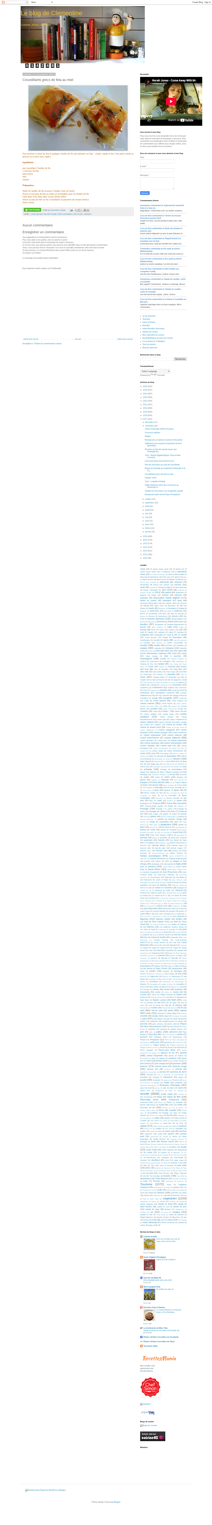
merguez (166, 971)
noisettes (150, 1003)
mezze (142, 974)
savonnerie (154, 1136)
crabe (146, 701)
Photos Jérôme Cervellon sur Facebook (160, 1337)
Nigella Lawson (159, 1000)
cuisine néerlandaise (173, 743)
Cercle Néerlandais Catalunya (153, 653)
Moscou (165, 987)
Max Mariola (148, 968)
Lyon (164, 945)
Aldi (179, 579)
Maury (184, 966)
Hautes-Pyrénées (158, 853)
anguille (152, 587)
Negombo (180, 997)
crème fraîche (167, 703)
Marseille (174, 958)
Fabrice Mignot (181, 782)
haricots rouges (176, 848)
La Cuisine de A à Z (159, 895)
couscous (183, 698)
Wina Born (176, 1217)
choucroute (147, 674)
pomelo (153, 1072)
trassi (168, 1187)
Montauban (167, 981)
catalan (143, 648)
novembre (149, 426)
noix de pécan (154, 1005)
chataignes (167, 661)
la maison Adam (171, 901)
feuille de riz (182, 787)
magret (145, 948)
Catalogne (169, 648)
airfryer (177, 577)
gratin (142, 835)
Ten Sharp (176, 1168)
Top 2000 (180, 1176)
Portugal (156, 1077)
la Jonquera (147, 901)
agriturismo (154, 577)
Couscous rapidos (152, 433)
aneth (142, 587)
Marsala (164, 958)
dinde (185, 761)
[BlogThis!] (79, 210)
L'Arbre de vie (145, 890)
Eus (170, 782)
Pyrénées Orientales (170, 1085)
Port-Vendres (179, 1074)
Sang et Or (148, 1128)
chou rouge (170, 672)
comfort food (164, 685)
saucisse (183, 1131)
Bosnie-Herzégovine (147, 622)
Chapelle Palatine (177, 659)
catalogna (157, 648)
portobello (143, 1077)
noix (159, 1003)
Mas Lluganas (155, 963)
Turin (142, 1193)
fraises (179, 800)
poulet (143, 1080)
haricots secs (145, 851)
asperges (144, 598)
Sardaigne (179, 1128)
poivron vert (152, 1069)
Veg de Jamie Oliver (151, 1199)
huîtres (158, 861)
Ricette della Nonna (147, 1105)
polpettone (144, 1072)
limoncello (167, 932)
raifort (172, 1088)
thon (151, 1173)
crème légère (154, 706)
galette (165, 814)
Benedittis (167, 611)
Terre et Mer (171, 1170)
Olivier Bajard (172, 1013)
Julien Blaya (155, 882)
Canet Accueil (150, 637)
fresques (180, 806)
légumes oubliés (163, 919)
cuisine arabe (168, 714)
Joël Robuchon (146, 880)
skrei (142, 1144)
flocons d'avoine (173, 798)
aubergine (167, 600)
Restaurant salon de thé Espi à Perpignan (162, 494)
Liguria (149, 932)
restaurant (174, 1099)
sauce (159, 1131)
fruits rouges (153, 814)
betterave (179, 611)
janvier (148, 532)
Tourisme (146, 319)
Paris (146, 1026)
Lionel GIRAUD (181, 932)
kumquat (180, 888)
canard (184, 635)
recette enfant (167, 1094)
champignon (146, 658)
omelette (143, 1016)
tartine (147, 1168)
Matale (169, 966)
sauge (160, 1134)
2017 (145, 419)
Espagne (144, 782)
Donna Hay (144, 767)
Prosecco (175, 1080)
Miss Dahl (162, 979)
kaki (163, 882)
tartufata (158, 1168)
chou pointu (157, 672)
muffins (157, 992)
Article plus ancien (125, 339)
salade (143, 1126)
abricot (171, 574)
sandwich (183, 1126)
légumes (144, 919)
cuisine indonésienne (149, 738)
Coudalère (144, 698)
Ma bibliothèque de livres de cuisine (157, 338)
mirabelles (152, 979)
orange (155, 1016)
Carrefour (168, 645)
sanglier (158, 1128)
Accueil (78, 339)
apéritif (168, 592)
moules (156, 989)
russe (161, 1115)
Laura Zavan (145, 911)
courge (155, 698)
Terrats (161, 1170)
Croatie (180, 709)
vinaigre (176, 1212)
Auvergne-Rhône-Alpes (149, 603)
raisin (180, 1088)
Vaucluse (176, 1195)
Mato (177, 966)
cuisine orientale (147, 746)
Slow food (168, 1144)
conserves (183, 687)
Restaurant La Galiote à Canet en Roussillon (164, 440)
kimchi (142, 888)
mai (147, 517)
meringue (178, 971)
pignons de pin (168, 1053)
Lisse (154, 935)
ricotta (161, 1105)
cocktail (184, 680)
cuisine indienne (174, 735)
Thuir (160, 1173)
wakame (180, 1215)
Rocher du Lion (168, 1108)
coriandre (163, 690)
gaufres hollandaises (168, 816)
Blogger (117, 1502)
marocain (143, 958)
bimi (172, 613)
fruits (173, 811)
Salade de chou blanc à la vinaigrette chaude (164, 491)
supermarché (155, 1163)
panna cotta (172, 1024)
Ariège (153, 595)
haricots (172, 843)
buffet (169, 627)
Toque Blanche (161, 1179)
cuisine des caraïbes (152, 725)
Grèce (152, 835)
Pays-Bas (153, 1034)
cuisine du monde (174, 725)
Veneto (153, 1201)
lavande (172, 911)
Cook (145, 690)
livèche (161, 935)
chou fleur (178, 669)
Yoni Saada (182, 1220)
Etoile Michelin (158, 782)
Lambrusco (176, 906)
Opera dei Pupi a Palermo (166, 1259)
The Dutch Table (150, 1346)
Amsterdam (144, 585)
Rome (161, 1110)
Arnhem (165, 595)
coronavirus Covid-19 (164, 693)
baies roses (159, 606)
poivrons (168, 1069)
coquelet (153, 690)
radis (164, 1088)
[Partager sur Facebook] (85, 210)
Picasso (171, 1047)
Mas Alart (165, 961)
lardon (155, 908)
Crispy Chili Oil (168, 709)
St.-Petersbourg (150, 1157)
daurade (160, 756)
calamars (161, 632)
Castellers (180, 645)
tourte (169, 1185)
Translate (161, 375)
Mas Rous (167, 963)
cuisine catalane (147, 722)
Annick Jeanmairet (150, 590)
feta (45, 214)
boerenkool (162, 616)
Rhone (160, 1102)
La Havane (183, 898)
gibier (176, 822)
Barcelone (172, 606)
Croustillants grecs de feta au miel (159, 474)
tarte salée (182, 1165)
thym (167, 1173)
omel (182, 1013)
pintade (162, 1058)
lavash (181, 911)
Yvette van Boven (168, 1222)
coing (173, 682)
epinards (165, 780)
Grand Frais (178, 832)
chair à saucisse (172, 656)
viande (181, 1201)
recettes (181, 1094)
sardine (143, 1131)
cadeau (171, 630)
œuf (142, 1010)
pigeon (154, 1053)
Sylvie (165, 1163)
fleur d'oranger (172, 793)
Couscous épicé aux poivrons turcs (159, 461)
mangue (180, 950)
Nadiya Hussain (166, 994)
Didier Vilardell (145, 761)
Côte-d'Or (155, 695)
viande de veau (152, 1209)
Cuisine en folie (150, 1237)
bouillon (144, 624)
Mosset (173, 987)
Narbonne (144, 997)
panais (180, 1021)
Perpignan (154, 1040)
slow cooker (157, 1144)
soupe (184, 1147)
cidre (182, 674)
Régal (159, 1097)
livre (169, 935)
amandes (178, 582)
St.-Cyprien (162, 1152)
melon (142, 971)
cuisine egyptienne (147, 730)
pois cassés (179, 1061)
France (156, 803)
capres (166, 640)
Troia (153, 1190)
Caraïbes (146, 643)
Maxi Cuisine (161, 968)
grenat (154, 838)
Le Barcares (154, 914)
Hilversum (143, 858)
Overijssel (175, 1016)
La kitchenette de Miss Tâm (155, 1328)
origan (166, 1016)
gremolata (180, 835)
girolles (181, 825)
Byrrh (153, 630)
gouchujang (180, 827)
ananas (166, 585)
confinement (157, 687)
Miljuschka (154, 976)
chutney (160, 674)
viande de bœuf (165, 1204)
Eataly (184, 767)
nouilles (154, 1008)
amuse (155, 585)
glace (142, 827)
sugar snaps (179, 1160)
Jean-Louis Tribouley (166, 875)
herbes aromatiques (64, 214)
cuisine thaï (144, 751)
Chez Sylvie (173, 664)
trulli (167, 1190)
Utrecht (146, 1195)
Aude (179, 600)
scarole (165, 1136)
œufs (170, 1010)
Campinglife (158, 635)
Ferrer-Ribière (148, 787)
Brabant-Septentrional (175, 624)
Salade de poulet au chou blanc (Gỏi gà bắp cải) (161, 1330)
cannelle (156, 640)
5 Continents (166, 572)
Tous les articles (149, 344)
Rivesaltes (144, 1108)
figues (176, 790)
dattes (151, 756)
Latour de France (177, 908)
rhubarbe (179, 1102)
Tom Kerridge (154, 1176)
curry (153, 753)
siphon (181, 1141)
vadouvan (156, 1195)
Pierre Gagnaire (146, 1050)
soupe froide (151, 1150)
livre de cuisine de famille (155, 937)
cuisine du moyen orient (150, 727)
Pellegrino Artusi (160, 1037)
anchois (178, 585)
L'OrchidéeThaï (170, 893)
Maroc (180, 955)
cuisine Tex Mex (178, 748)
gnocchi (152, 827)
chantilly (163, 659)
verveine (173, 1201)
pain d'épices (158, 1019)
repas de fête (174, 1096)
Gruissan (183, 838)
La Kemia (158, 901)
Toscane (156, 1181)
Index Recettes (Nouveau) (153, 328)
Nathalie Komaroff (157, 997)
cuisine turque (157, 751)
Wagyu (148, 436)
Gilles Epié (153, 825)
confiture (171, 687)
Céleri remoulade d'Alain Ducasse (159, 429)
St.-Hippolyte (175, 1152)
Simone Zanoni (167, 1141)
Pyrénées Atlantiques (148, 1085)
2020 (145, 408)
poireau (159, 1061)
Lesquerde (162, 929)
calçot (171, 632)
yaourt (170, 1220)
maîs (151, 950)
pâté (151, 1032)
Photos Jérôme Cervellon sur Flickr (159, 1341)
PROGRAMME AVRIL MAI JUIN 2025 (157, 1280)
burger (181, 627)
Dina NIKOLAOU (173, 761)
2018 (145, 415)
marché (161, 955)
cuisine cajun (161, 719)
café (181, 630)
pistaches (173, 1058)
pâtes (159, 1032)
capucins (183, 640)
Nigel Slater (144, 1000)
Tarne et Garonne (166, 1165)
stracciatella (178, 1157)
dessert (177, 758)
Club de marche (158, 680)
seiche (174, 1136)
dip (145, 764)
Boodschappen (177, 619)
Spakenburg (182, 1150)
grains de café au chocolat (159, 832)
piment (183, 1052)
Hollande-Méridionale (158, 858)
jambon (152, 866)
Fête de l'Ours (168, 787)
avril (147, 521)
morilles (163, 984)
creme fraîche (147, 703)
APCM (157, 592)
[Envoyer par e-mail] (76, 210)
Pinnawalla (144, 1058)
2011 (145, 554)
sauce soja (170, 1131)
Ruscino (153, 1115)
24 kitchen (177, 569)
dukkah (176, 767)
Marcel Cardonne (149, 955)
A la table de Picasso (157, 574)
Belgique (143, 611)
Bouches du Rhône (165, 622)
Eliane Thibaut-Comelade (169, 772)
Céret (174, 653)
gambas (184, 814)
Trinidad (145, 1190)
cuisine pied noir (168, 746)
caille (142, 632)
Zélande (181, 1222)
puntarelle (178, 1083)
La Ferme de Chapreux (167, 898)
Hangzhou (162, 843)
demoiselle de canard (162, 759)
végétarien (144, 1201)
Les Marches (148, 927)
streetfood (155, 1160)
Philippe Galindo (146, 1047)
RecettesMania (146, 1371)
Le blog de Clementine (51, 13)
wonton (146, 1220)
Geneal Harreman (146, 819)
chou (146, 669)
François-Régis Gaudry (154, 806)
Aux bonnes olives (169, 603)
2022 (145, 401)
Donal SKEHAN (178, 764)
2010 (145, 558)
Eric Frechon (179, 780)
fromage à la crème (164, 809)
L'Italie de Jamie (156, 893)
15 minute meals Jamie (159, 569)
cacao (161, 630)
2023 (145, 397)
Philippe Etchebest (177, 1045)
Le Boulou (167, 914)
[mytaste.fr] (145, 1404)
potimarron (168, 1077)
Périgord (143, 1040)
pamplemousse (168, 1021)
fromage (53, 214)
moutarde (178, 989)
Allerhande (164, 582)
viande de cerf (163, 1207)
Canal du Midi (171, 635)
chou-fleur (183, 672)
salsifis (173, 1126)
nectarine (170, 997)
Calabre (150, 632)
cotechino (165, 695)
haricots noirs (145, 848)
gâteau (153, 816)
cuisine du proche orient (175, 727)
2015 (145, 540)
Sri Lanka (147, 1152)
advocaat (143, 577)
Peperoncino (177, 1037)
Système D (175, 1163)
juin (147, 513)
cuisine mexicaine (152, 743)
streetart (143, 1160)
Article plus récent (30, 339)
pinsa (153, 1058)
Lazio (142, 914)
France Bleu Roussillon (177, 803)
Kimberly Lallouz (178, 885)
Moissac (181, 979)
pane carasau (157, 1024)
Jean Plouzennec (170, 872)
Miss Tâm (172, 979)
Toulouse (180, 1181)
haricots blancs (158, 845)
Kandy (176, 882)
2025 (145, 390)
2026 (145, 386)
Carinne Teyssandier (175, 643)
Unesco (160, 1192)
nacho (154, 994)
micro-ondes (169, 974)
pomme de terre (179, 1072)
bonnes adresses (156, 618)
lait (185, 903)
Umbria (151, 1193)
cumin (142, 753)
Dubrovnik (167, 767)
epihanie (154, 780)
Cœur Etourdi (148, 682)
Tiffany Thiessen (180, 1173)
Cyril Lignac (164, 753)
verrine (162, 1201)
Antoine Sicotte (145, 592)
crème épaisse (177, 701)
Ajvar (185, 577)
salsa (166, 1126)
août (147, 506)
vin (151, 1212)
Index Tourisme (148, 322)
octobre (148, 499)
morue (142, 987)
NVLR (180, 1008)
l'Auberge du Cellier (162, 890)
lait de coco (162, 906)
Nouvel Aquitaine (168, 1008)
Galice (174, 814)
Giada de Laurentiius (159, 822)
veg (185, 1195)
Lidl (180, 929)
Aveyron (183, 603)
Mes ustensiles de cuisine (153, 335)
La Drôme (152, 898)
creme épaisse (159, 701)
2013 (145, 547)
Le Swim (164, 916)
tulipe (174, 1190)
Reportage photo (149, 1099)
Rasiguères (160, 1090)
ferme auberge (168, 785)
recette (80, 214)
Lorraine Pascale (161, 940)
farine (145, 785)
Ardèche (143, 595)
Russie (170, 1115)
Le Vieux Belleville (177, 916)
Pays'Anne (165, 1034)
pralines (166, 1080)
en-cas (172, 774)
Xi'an (163, 1220)
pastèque (151, 1029)
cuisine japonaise (146, 740)
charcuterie (154, 661)
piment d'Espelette (155, 1056)
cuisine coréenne (165, 722)
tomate (166, 1176)
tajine (145, 1165)
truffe (160, 1190)
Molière (142, 981)
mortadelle (180, 984)
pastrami (163, 1029)
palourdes (154, 1021)
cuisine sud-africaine (160, 748)
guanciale (148, 840)
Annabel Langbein (165, 587)
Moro (171, 984)
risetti (171, 1105)
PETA (167, 1040)
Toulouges (169, 1181)
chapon (143, 661)
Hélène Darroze (176, 853)
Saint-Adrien (174, 1121)
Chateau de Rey (146, 664)
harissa (175, 851)
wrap (154, 1220)
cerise (184, 653)
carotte (143, 645)
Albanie (172, 579)
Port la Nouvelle (163, 1074)
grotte (173, 838)
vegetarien (87, 214)
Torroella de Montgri (179, 1179)
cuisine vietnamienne (175, 751)
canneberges (145, 640)
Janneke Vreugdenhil (151, 872)
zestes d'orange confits (149, 1225)
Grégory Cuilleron (166, 835)
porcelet (150, 1074)
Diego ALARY (159, 761)
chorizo (183, 667)
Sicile (153, 1141)
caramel (159, 643)
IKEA (167, 861)
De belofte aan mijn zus (165, 1289)
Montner (143, 984)
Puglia (166, 1083)
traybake (176, 1187)
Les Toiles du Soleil (147, 929)
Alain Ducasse (147, 579)
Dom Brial (165, 764)
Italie (178, 864)
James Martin (168, 867)
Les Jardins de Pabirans (177, 924)
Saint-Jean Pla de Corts (173, 1123)
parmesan (157, 1026)
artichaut (178, 595)
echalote (148, 769)
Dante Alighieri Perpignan (154, 1257)
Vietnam (168, 1209)
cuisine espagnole (167, 730)
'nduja (142, 569)
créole (165, 706)
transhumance (158, 1187)
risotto (180, 1105)
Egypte (142, 772)
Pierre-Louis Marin (167, 1050)
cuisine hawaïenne (179, 732)
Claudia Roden (159, 677)
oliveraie (161, 1013)
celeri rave (168, 651)
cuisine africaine (180, 711)
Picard (162, 1047)
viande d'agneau (146, 1204)
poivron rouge (180, 1066)
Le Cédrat (178, 914)
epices (143, 780)
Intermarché (168, 864)
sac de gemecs (145, 1118)
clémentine (172, 677)
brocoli (143, 627)
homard (147, 861)
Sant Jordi (168, 1128)
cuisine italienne (172, 737)
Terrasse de (151, 1170)
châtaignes (180, 661)
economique (176, 769)
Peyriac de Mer (181, 1042)
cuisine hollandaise (152, 735)
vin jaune (164, 1212)
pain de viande (172, 1019)
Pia (156, 1047)
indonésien (155, 864)
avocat (146, 606)
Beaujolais (172, 608)
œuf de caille (157, 1010)
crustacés (144, 711)
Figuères (167, 790)
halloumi (151, 843)
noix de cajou (171, 1003)
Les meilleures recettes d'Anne (172, 927)
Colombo (153, 685)
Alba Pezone (161, 579)
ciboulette (171, 674)
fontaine (170, 800)
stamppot (165, 1157)
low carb (172, 942)
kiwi (150, 888)
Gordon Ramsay (164, 827)
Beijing (181, 608)
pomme (163, 1072)
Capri (175, 640)
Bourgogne (159, 624)
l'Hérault (178, 890)
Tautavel (167, 1168)
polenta (178, 1069)
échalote (163, 769)
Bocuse (151, 616)
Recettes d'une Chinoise (154, 1307)
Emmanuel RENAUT (159, 774)
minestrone (176, 976)
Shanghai (143, 1141)
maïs (159, 950)
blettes (142, 616)
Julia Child (176, 880)
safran (157, 1118)
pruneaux (146, 1083)
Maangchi (173, 945)
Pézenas (146, 1045)
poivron (143, 1066)
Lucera (156, 945)
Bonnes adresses (149, 348)
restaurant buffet (146, 1102)
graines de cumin (148, 830)
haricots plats (160, 848)
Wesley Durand (163, 1217)
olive (148, 1013)
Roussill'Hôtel (153, 1113)
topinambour (145, 1179)
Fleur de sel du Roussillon (164, 795)
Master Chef (159, 966)
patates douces (177, 1029)
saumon (170, 1134)
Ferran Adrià (182, 785)
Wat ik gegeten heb (151, 1287)
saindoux (167, 1118)
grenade (143, 838)
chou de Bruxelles (161, 669)
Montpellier (154, 984)
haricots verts (161, 851)
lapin (185, 906)
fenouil (155, 785)
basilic (151, 608)
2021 (145, 404)
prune (185, 1080)
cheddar (160, 664)
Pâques (183, 1024)
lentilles (179, 919)
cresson (174, 706)
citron (143, 677)
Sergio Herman (159, 1139)
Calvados (180, 632)
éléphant (153, 772)
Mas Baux (175, 961)
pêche (180, 1034)
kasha (154, 885)
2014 (145, 543)
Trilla (185, 1187)
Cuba (155, 711)
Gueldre (161, 840)
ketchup (163, 885)
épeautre (180, 777)
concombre (177, 685)
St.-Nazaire (164, 1155)
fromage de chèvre (157, 811)
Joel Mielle (180, 877)
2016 (145, 536)
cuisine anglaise (150, 714)
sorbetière (172, 1147)
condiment (144, 687)
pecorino (144, 1037)
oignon (183, 1010)
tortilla (145, 1181)
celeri (157, 651)
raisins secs (145, 1090)
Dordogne (156, 767)
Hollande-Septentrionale (178, 858)
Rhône (169, 1102)
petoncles (168, 1042)
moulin (167, 989)
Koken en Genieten (163, 888)
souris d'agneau (168, 1150)
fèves (156, 790)
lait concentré (149, 906)
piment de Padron (176, 1056)
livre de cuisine (180, 935)
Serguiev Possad (177, 1139)
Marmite (172, 955)
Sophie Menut (145, 1147)
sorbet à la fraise (159, 1147)
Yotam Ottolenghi (149, 1222)
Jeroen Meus (155, 877)
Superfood (144, 1163)
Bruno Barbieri (157, 627)
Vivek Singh (160, 1215)
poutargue (156, 1080)
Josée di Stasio (162, 880)
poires (170, 1061)
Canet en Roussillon (172, 637)
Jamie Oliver (154, 869)
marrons (154, 958)
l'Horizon (143, 893)
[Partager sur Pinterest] (88, 210)
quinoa (157, 1088)
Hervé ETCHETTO (176, 856)
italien (142, 867)
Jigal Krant (169, 877)
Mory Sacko (154, 987)
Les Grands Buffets (157, 924)
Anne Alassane (181, 587)
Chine (151, 667)
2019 (145, 412)
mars (147, 524)
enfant (157, 777)
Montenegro (179, 981)
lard (145, 908)
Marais (170, 953)
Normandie (144, 1008)
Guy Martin (174, 840)
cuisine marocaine (179, 740)
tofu (144, 1176)
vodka (171, 1215)
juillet (147, 510)
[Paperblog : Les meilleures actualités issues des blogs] (148, 1415)
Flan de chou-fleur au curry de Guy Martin (162, 465)
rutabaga (181, 1115)
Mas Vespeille (179, 963)
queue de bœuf (146, 1088)
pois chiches (145, 1063)
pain (145, 1018)
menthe (152, 971)
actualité (181, 574)
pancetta (143, 1024)
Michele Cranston (155, 974)
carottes (157, 645)
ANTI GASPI (167, 590)
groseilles (163, 838)
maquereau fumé (157, 953)
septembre (150, 503)
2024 (145, 394)
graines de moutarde (168, 830)
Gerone (143, 822)
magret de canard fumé (160, 948)
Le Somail (153, 916)
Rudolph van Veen (169, 1113)
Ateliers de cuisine (150, 332)
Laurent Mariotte (159, 911)
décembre (149, 422)
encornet (183, 774)
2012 (145, 551)
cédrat (150, 651)
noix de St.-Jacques (173, 1005)
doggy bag (155, 764)
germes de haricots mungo (170, 819)
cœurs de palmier (162, 682)
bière (164, 613)
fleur (161, 793)
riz (153, 1107)
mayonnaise (177, 968)
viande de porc (180, 1207)
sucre (167, 1160)
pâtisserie (173, 1032)
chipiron (162, 667)
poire (149, 1061)
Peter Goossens (178, 1040)
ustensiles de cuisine (179, 1193)
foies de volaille (155, 800)
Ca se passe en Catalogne (153, 341)
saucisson (148, 1134)
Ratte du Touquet (176, 1090)
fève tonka (147, 790)
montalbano (153, 981)
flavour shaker (150, 793)
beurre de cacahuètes (149, 613)
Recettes (146, 325)
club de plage (172, 680)
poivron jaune (161, 1066)
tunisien (181, 1190)
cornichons (144, 693)
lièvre (142, 932)
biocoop (181, 613)
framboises (144, 803)
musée (176, 992)
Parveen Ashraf (173, 1026)
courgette (167, 698)
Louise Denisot (159, 942)
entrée (167, 777)
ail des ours (166, 577)
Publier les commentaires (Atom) (48, 344)
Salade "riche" (151, 478)
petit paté (143, 1042)
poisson (177, 1063)
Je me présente (149, 316)
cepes (180, 651)
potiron (180, 1077)
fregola (170, 806)
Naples (179, 994)
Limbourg (158, 932)
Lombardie (174, 937)
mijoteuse (143, 976)
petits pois (154, 1042)
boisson (175, 616)
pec (173, 1034)
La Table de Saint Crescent (171, 903)
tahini (185, 1163)
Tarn (152, 1165)
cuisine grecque (37, 214)
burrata (143, 630)
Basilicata (162, 608)
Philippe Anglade (159, 1045)
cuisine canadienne (176, 719)
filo (48, 214)
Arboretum (180, 592)
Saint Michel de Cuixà (158, 1121)
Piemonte (180, 1047)
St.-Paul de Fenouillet (179, 1155)
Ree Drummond (146, 1097)
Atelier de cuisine (148, 600)
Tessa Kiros (182, 1170)
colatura (181, 682)
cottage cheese (178, 695)
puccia (156, 1083)
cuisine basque (166, 717)
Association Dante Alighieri (166, 598)
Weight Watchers (146, 1217)
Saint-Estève (154, 1123)
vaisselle (166, 1195)
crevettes (154, 709)
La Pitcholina (153, 903)
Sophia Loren (179, 1144)
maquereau (144, 953)
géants (181, 816)
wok (185, 1217)
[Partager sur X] (82, 210)
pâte (142, 1032)
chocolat (171, 667)
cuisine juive (162, 740)
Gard (145, 816)
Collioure (143, 685)
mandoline (169, 950)
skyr (148, 1144)
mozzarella (144, 992)
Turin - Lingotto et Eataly (155, 481)
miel (74, 214)
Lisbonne (145, 935)
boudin (180, 622)
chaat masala (152, 656)
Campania (144, 635)
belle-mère (154, 611)
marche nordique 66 (152, 1278)
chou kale (144, 672)
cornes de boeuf (178, 690)
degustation (171, 756)
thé (144, 1173)
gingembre (166, 824)
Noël (173, 1000)
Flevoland (159, 798)
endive (146, 777)
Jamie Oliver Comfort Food (177, 869)
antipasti (181, 590)
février (148, 528)
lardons (165, 908)
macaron (183, 945)
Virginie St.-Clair (146, 1215)
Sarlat (152, 1131)
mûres (167, 992)
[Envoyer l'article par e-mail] (71, 210)
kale (169, 882)
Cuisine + (165, 711)
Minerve (165, 976)
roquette (172, 1110)
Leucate (172, 929)
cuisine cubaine (181, 722)
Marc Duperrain (181, 953)
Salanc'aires (157, 1126)
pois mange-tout (162, 1063)
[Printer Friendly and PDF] (32, 210)
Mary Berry (155, 961)
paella (184, 1016)
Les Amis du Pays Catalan (152, 922)
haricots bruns (177, 845)
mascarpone (145, 966)
